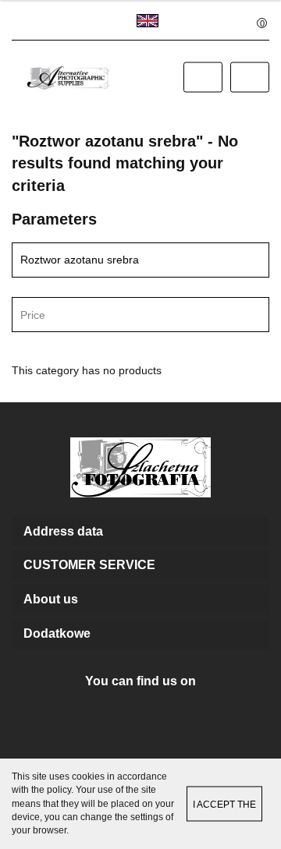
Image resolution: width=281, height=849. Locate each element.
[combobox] (140, 314)
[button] (140, 532)
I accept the (224, 804)
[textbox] (126, 315)
